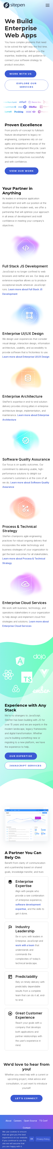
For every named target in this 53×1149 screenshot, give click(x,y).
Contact (26, 1127)
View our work (21, 170)
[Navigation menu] (47, 5)
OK (31, 1139)
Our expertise (20, 756)
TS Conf (43, 1120)
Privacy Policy (43, 1139)
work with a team (24, 945)
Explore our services (26, 85)
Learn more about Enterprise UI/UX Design (25, 356)
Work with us (20, 73)
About (8, 1120)
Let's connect (26, 1098)
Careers (17, 1120)
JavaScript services (26, 765)
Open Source (30, 1120)
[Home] (14, 5)
